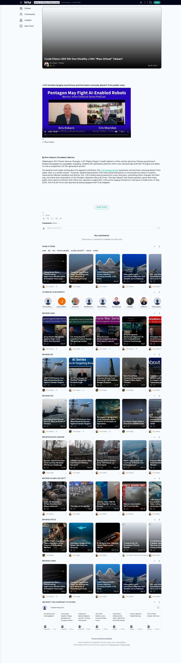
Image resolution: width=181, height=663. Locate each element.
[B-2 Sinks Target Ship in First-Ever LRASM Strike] (134, 414)
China (47, 215)
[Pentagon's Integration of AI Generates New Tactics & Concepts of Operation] (108, 414)
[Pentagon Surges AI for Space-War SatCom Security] (81, 537)
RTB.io (123, 642)
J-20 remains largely (109, 170)
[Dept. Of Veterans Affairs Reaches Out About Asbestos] (54, 496)
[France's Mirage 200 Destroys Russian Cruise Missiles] (161, 455)
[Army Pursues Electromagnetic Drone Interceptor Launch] (108, 331)
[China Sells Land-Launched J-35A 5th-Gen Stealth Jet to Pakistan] (134, 269)
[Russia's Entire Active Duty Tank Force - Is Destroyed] (108, 455)
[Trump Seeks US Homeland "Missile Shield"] (134, 537)
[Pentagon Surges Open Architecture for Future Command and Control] (161, 331)
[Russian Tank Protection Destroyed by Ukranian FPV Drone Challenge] (54, 455)
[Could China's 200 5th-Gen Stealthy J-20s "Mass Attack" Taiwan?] (101, 37)
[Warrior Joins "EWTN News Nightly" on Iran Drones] (108, 496)
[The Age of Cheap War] (81, 496)
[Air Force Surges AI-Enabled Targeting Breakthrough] (81, 372)
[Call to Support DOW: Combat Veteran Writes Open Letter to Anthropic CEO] (161, 496)
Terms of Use (114, 645)
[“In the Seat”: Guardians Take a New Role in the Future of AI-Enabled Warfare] (54, 537)
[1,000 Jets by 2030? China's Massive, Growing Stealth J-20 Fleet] (108, 269)
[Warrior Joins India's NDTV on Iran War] (134, 496)
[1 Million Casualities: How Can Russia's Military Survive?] (81, 455)
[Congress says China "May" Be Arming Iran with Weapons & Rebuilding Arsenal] (81, 269)
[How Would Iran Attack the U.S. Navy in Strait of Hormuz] (54, 414)
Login (157, 2)
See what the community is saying (58, 602)
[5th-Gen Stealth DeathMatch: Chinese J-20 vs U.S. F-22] (161, 269)
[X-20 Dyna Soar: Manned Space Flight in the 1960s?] (108, 537)
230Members (65, 2)
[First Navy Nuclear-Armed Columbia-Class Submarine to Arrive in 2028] (161, 414)
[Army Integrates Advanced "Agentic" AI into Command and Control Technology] (134, 331)
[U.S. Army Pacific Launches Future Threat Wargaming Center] (81, 331)
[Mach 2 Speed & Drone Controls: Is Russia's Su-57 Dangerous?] (134, 455)
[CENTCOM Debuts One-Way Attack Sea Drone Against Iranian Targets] (54, 372)
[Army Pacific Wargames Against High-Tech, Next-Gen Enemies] (54, 331)
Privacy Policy (125, 645)
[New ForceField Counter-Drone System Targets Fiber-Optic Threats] (134, 372)
